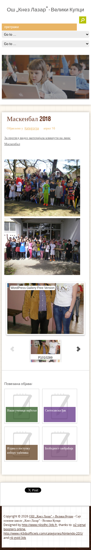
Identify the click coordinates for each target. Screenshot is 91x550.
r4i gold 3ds (18, 538)
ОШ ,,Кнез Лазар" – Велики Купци (51, 516)
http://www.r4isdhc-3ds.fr (39, 525)
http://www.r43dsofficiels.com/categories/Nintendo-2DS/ (43, 533)
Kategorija (32, 128)
